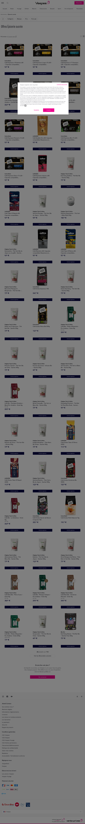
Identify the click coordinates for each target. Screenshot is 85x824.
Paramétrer (36, 110)
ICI (25, 105)
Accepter (49, 110)
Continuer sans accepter (62, 84)
